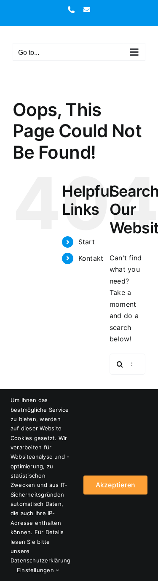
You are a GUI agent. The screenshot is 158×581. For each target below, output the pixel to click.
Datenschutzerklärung (41, 560)
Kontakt (91, 258)
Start (86, 242)
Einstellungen (36, 570)
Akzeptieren (116, 485)
